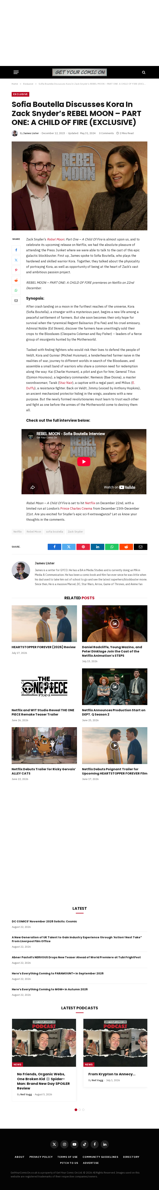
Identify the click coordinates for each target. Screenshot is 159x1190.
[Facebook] (16, 249)
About (20, 1157)
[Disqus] (79, 842)
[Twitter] (16, 260)
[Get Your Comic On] (79, 72)
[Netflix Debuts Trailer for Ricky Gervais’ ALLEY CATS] (44, 745)
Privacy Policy (41, 1157)
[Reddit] (16, 280)
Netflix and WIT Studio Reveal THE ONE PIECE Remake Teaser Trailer (43, 712)
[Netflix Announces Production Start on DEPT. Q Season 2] (114, 686)
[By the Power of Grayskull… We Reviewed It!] (44, 1043)
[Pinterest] (16, 270)
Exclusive (20, 94)
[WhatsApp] (16, 290)
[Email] (16, 300)
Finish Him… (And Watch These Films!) (110, 1076)
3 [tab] (83, 1109)
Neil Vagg (26, 1085)
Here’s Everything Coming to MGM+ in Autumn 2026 (50, 989)
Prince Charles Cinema (76, 508)
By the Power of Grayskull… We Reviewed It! (42, 1076)
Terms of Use (67, 1157)
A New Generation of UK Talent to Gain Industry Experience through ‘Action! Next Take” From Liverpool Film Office (77, 939)
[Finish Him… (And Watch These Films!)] (115, 1043)
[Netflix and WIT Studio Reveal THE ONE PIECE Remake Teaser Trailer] (44, 686)
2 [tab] (79, 1109)
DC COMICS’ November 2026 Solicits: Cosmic (44, 921)
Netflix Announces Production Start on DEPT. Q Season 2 (113, 712)
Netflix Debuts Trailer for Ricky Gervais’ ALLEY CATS (44, 771)
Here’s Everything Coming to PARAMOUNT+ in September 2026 (58, 973)
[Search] (143, 72)
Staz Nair (65, 383)
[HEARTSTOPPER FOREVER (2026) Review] (44, 623)
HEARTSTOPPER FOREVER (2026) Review (44, 647)
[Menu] (16, 72)
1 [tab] (76, 1109)
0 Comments (106, 133)
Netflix (90, 503)
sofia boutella (54, 531)
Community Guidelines (100, 1157)
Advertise (91, 1163)
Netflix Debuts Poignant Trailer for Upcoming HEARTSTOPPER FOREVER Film (114, 771)
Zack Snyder (75, 531)
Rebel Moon (55, 239)
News (18, 1064)
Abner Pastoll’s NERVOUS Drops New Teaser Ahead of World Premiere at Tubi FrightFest (76, 957)
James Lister (31, 133)
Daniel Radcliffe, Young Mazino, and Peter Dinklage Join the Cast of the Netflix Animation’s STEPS (112, 651)
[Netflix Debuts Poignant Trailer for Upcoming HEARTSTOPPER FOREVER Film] (114, 745)
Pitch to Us (69, 1163)
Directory (131, 1157)
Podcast (92, 1064)
